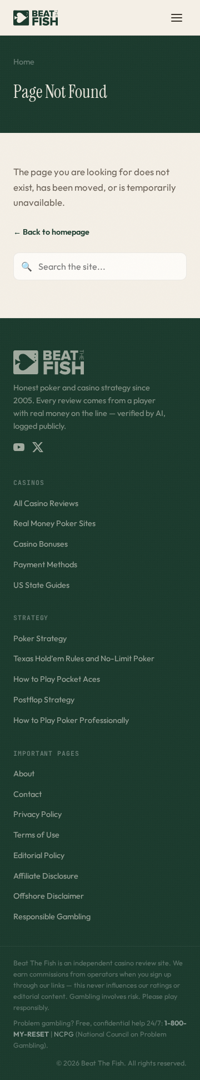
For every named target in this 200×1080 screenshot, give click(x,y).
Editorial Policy (38, 855)
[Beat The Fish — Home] (35, 18)
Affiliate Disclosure (45, 876)
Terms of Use (36, 835)
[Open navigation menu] (177, 17)
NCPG (64, 1034)
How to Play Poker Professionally (71, 720)
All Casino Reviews (45, 503)
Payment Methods (45, 564)
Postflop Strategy (43, 700)
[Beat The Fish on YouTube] (18, 447)
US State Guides (41, 585)
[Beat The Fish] (100, 362)
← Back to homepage (51, 232)
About (23, 774)
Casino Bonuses (40, 544)
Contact (27, 794)
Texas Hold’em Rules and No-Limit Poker (83, 658)
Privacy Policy (37, 814)
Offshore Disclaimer (48, 896)
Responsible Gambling (52, 916)
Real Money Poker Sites (54, 523)
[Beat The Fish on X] (37, 447)
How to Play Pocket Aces (56, 679)
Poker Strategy (40, 638)
